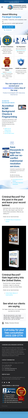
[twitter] (4, 382)
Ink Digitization (8, 131)
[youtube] (9, 382)
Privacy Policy (4, 405)
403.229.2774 (8, 365)
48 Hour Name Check (9, 133)
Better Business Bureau (21, 50)
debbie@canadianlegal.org (11, 368)
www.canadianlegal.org (9, 370)
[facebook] (2, 382)
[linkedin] (6, 382)
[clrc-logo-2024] (17, 5)
